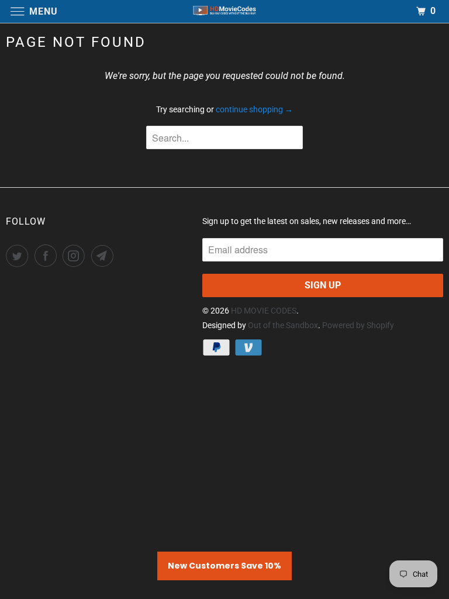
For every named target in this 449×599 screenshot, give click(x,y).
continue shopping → (254, 109)
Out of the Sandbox (283, 325)
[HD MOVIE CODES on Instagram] (76, 256)
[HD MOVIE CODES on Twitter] (19, 256)
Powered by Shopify (358, 325)
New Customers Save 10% (224, 566)
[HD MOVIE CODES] (224, 11)
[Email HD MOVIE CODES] (104, 256)
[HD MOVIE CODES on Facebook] (47, 256)
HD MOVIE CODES (263, 310)
